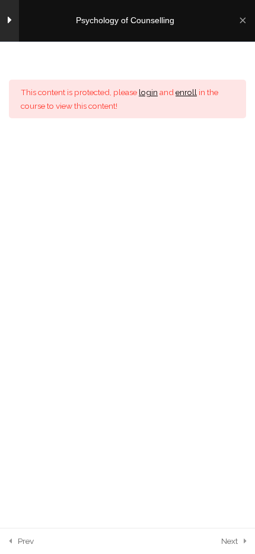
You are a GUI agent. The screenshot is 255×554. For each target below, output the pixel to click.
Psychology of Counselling (125, 20)
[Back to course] (243, 21)
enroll (186, 92)
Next (229, 541)
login (148, 92)
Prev (26, 541)
